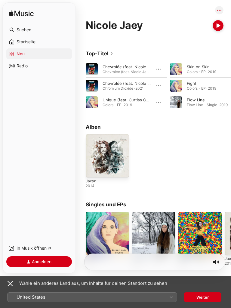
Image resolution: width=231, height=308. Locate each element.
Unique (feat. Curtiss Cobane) (131, 99)
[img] (21, 13)
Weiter (202, 297)
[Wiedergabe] (218, 25)
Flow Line (196, 99)
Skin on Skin (198, 66)
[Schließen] (10, 283)
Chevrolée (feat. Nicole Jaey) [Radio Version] (145, 66)
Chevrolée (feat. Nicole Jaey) (130, 83)
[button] (39, 30)
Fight (191, 83)
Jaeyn (91, 181)
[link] (99, 53)
